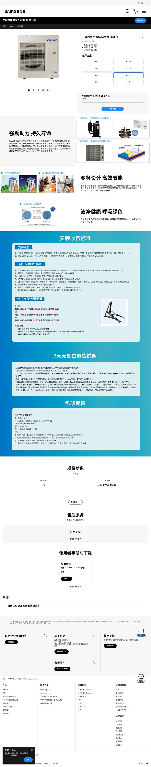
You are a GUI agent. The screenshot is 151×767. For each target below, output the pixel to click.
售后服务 (20, 26)
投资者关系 (120, 735)
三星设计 (119, 745)
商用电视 (6, 703)
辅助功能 (119, 696)
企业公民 (119, 703)
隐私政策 (47, 763)
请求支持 (110, 646)
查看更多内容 (74, 539)
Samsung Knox (45, 690)
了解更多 (14, 755)
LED (80, 700)
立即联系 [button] (11, 642)
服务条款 (38, 763)
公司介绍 (119, 721)
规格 (11, 26)
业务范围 (119, 724)
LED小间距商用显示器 (10, 700)
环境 (117, 690)
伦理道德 (119, 741)
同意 (28, 759)
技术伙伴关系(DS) (84, 693)
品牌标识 (119, 728)
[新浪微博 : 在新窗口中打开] (147, 763)
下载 (74, 474)
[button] (128, 11)
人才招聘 (119, 731)
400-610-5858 (62, 669)
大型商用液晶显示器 (9, 696)
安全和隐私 (119, 693)
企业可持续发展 (121, 707)
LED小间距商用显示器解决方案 (51, 700)
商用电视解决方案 (46, 703)
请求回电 (60, 651)
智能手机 (6, 690)
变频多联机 (6, 713)
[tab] (29, 90)
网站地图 (55, 763)
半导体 (80, 703)
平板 (4, 693)
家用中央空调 (7, 707)
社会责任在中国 (121, 710)
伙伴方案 (81, 696)
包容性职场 (119, 700)
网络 (80, 710)
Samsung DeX (45, 693)
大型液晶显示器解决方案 (48, 696)
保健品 (80, 707)
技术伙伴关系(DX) (84, 690)
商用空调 (6, 710)
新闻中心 (119, 738)
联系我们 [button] (140, 20)
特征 (4, 26)
